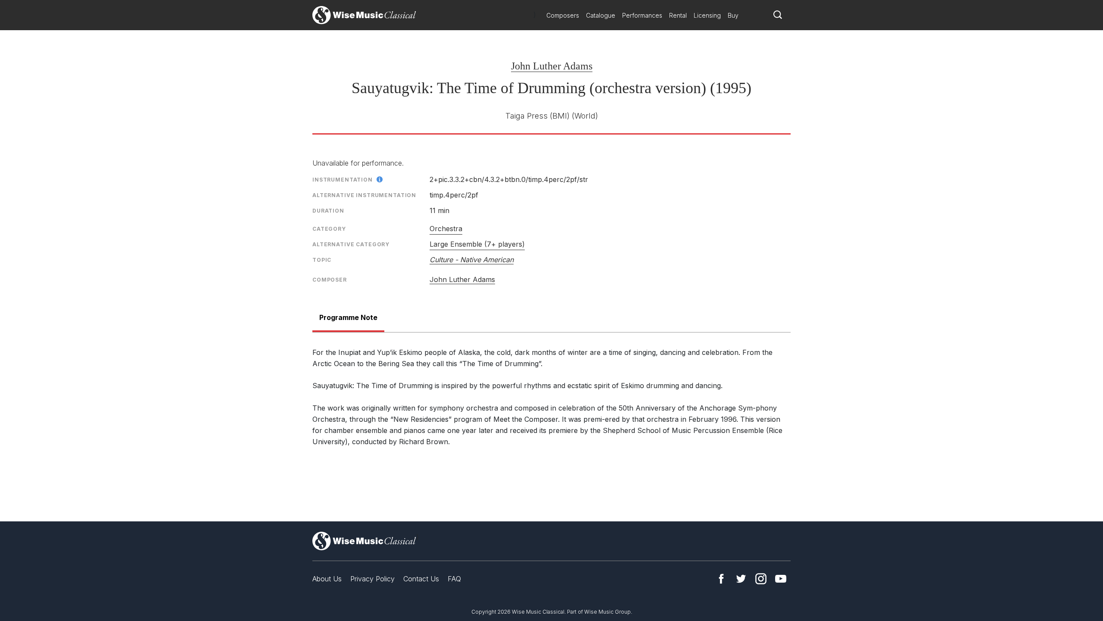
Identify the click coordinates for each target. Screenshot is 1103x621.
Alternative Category (350, 244)
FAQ (454, 578)
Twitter (741, 578)
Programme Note (348, 317)
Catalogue (600, 15)
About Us (327, 578)
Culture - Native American (472, 259)
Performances (642, 15)
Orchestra (446, 228)
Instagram (760, 578)
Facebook (721, 578)
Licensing (707, 15)
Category (329, 229)
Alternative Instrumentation (364, 195)
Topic (321, 260)
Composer (329, 279)
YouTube (780, 578)
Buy (733, 15)
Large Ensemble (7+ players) (477, 244)
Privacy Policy (372, 578)
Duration (328, 210)
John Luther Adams (551, 66)
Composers (562, 15)
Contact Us (421, 578)
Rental (678, 15)
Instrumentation (342, 179)
